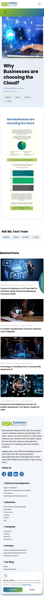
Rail (5, 520)
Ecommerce (8, 512)
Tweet (27, 97)
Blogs (6, 566)
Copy (9, 101)
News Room (8, 539)
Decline (32, 590)
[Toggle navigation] (39, 4)
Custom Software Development (15, 550)
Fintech (6, 518)
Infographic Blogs (10, 569)
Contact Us (8, 531)
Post (18, 97)
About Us (7, 537)
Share (8, 97)
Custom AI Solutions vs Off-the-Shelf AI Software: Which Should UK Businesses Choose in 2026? (18, 291)
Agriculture (8, 509)
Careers (7, 534)
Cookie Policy (26, 585)
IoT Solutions (8, 493)
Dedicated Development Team (15, 553)
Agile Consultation (10, 488)
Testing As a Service (11, 556)
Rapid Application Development (15, 496)
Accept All (12, 590)
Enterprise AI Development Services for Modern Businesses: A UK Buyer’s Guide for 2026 (20, 407)
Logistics (7, 515)
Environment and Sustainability (15, 507)
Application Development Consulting (17, 490)
